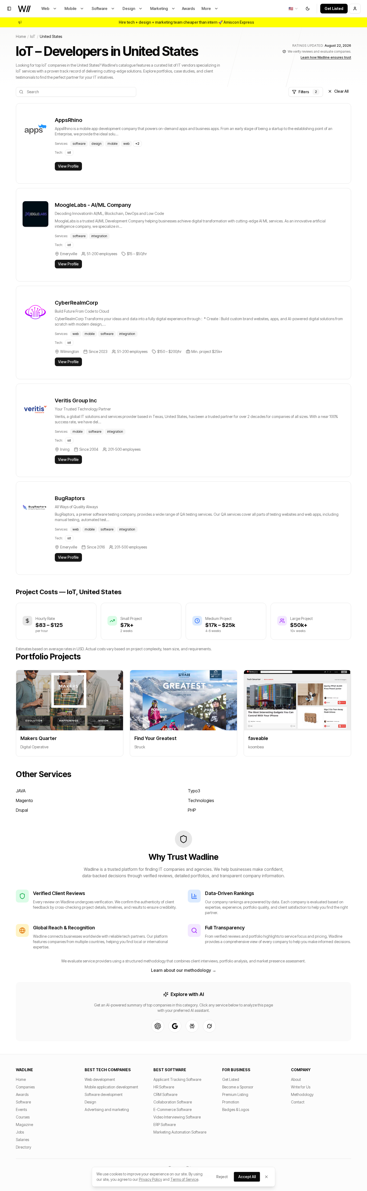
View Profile (68, 166)
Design (129, 8)
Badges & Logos (235, 1109)
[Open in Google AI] (174, 1026)
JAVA (21, 790)
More (206, 8)
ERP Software (164, 1124)
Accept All (247, 1176)
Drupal (22, 810)
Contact (297, 1102)
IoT (32, 36)
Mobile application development (111, 1087)
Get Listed (334, 8)
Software (99, 8)
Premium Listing (235, 1094)
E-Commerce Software (172, 1109)
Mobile (70, 8)
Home (21, 36)
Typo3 (194, 790)
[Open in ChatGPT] (157, 1026)
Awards (188, 8)
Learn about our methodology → (183, 970)
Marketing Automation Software (179, 1132)
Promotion (230, 1102)
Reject (222, 1176)
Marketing (159, 8)
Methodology (302, 1094)
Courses (23, 1117)
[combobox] (293, 8)
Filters (307, 91)
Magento (24, 800)
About (296, 1079)
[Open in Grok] (209, 1026)
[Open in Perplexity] (192, 1026)
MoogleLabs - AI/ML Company (93, 205)
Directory (23, 1147)
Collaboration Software (172, 1102)
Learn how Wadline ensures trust (326, 57)
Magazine (24, 1124)
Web (45, 8)
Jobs (20, 1132)
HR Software (163, 1087)
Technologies (201, 800)
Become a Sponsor (237, 1087)
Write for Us (300, 1087)
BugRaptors (70, 498)
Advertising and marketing (107, 1109)
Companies (25, 1087)
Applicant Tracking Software (177, 1079)
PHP (192, 810)
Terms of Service (184, 1179)
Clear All (341, 91)
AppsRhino (68, 120)
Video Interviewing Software (177, 1117)
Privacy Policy (150, 1179)
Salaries (22, 1139)
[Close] (266, 1176)
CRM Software (165, 1094)
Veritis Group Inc (76, 400)
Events (21, 1109)
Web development (100, 1079)
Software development (104, 1094)
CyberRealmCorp (76, 302)
